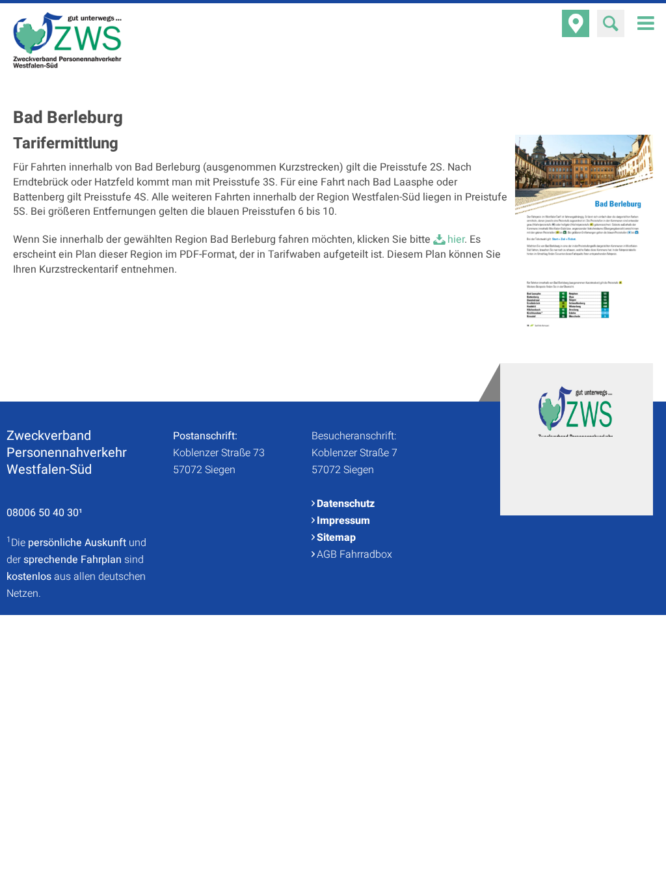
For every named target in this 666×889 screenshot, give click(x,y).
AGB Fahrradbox (354, 554)
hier (455, 239)
